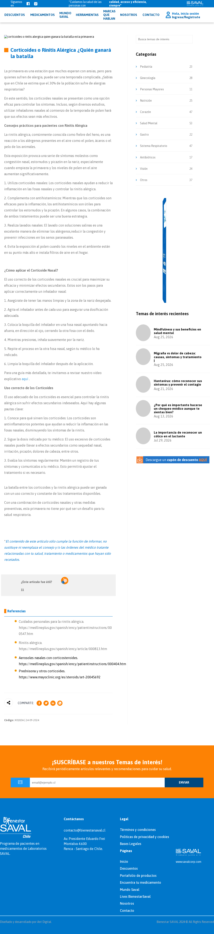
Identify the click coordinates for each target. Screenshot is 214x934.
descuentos (14, 15)
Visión (144, 168)
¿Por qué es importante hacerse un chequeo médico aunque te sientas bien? (178, 408)
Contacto (151, 15)
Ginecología (147, 78)
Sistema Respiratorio (153, 146)
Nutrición (146, 100)
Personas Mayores (152, 89)
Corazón (145, 112)
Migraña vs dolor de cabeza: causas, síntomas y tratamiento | (177, 356)
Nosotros (128, 15)
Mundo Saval (129, 889)
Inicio (124, 861)
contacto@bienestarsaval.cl (84, 830)
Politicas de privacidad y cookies (144, 837)
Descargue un (176, 460)
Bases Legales (130, 844)
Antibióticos (147, 157)
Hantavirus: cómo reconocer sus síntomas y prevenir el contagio (178, 382)
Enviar (184, 782)
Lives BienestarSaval (135, 896)
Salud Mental (148, 123)
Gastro (144, 134)
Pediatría (146, 66)
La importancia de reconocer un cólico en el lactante (178, 434)
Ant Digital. (44, 922)
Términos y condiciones (138, 830)
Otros (143, 180)
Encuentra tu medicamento (140, 882)
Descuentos (129, 868)
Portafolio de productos (138, 875)
